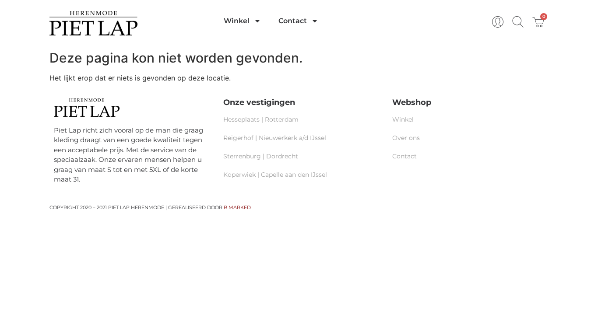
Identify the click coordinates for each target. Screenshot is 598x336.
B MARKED (237, 207)
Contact (292, 21)
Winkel (237, 21)
